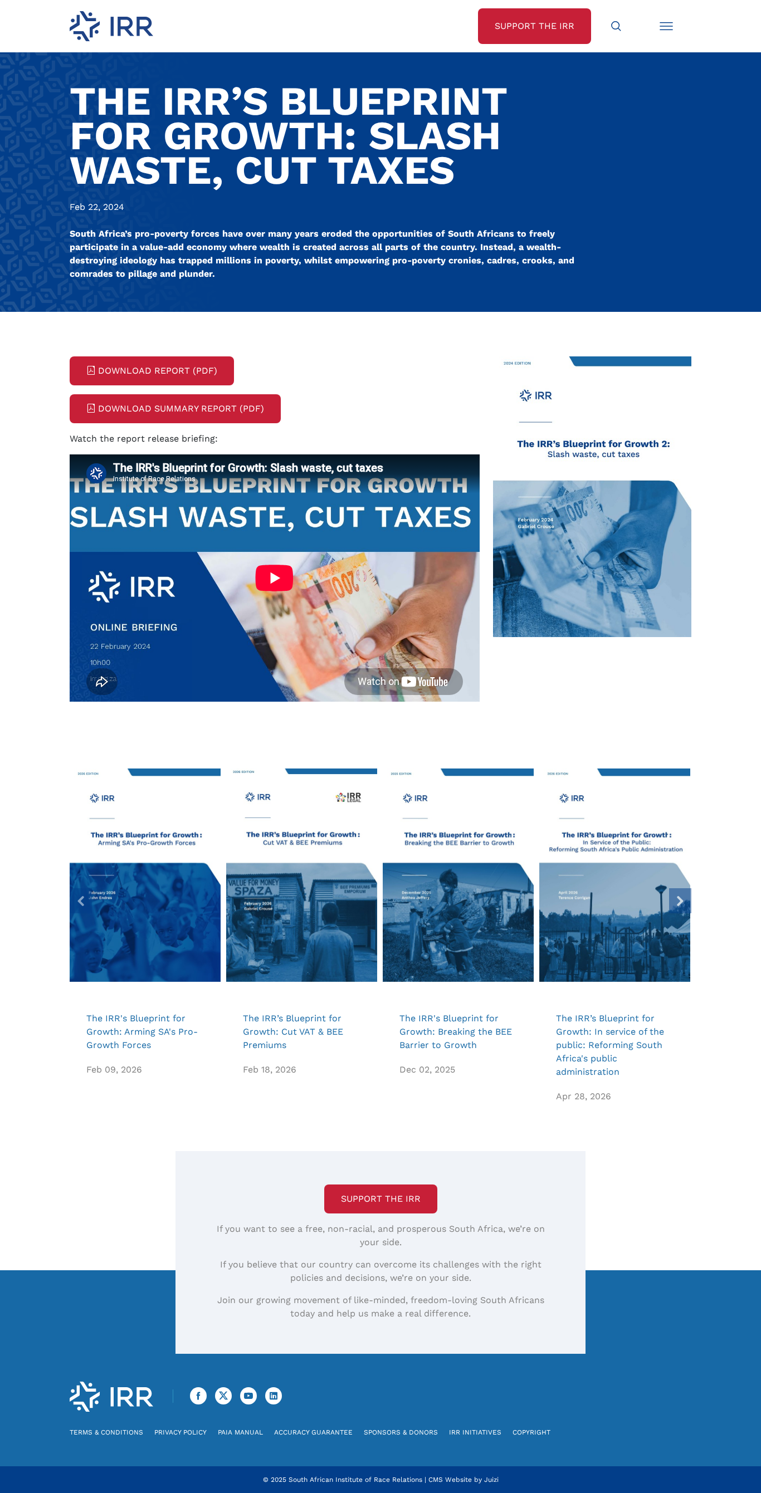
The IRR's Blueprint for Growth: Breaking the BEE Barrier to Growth (458, 875)
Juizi (491, 1480)
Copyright (531, 1432)
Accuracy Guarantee (313, 1432)
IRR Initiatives (475, 1432)
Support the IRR (381, 1198)
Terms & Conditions (106, 1432)
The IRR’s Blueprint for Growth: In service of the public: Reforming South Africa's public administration (614, 875)
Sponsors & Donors (401, 1432)
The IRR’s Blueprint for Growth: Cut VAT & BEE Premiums (301, 875)
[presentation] (81, 900)
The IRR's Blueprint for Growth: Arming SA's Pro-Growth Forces (145, 875)
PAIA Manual (240, 1432)
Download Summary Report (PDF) (181, 408)
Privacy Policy (180, 1432)
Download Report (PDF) (157, 370)
